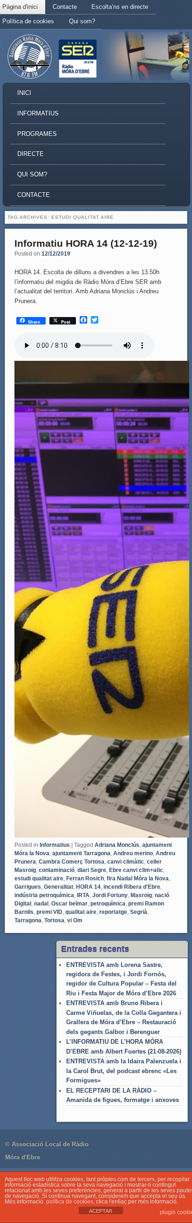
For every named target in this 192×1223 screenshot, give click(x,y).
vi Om (74, 920)
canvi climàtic (125, 861)
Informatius (38, 113)
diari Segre (91, 870)
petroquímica (107, 903)
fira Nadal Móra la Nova (138, 878)
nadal (41, 903)
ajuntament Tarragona (81, 853)
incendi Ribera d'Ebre (131, 887)
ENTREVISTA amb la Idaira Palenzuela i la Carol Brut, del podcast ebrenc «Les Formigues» (123, 1071)
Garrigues (27, 887)
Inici (24, 92)
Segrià (138, 912)
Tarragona (27, 920)
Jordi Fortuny (110, 895)
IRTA (83, 895)
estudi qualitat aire (38, 878)
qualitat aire (80, 912)
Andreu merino (133, 853)
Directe (30, 153)
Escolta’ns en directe (119, 6)
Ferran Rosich (85, 878)
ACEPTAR (100, 1211)
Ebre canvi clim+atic (136, 870)
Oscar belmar (69, 903)
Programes (37, 133)
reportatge (113, 912)
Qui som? (82, 21)
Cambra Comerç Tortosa (71, 861)
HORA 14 (88, 887)
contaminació (57, 870)
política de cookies (69, 1201)
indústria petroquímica (44, 895)
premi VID (49, 912)
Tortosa (54, 920)
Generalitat (58, 887)
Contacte (65, 6)
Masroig (141, 895)
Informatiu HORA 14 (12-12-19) (85, 243)
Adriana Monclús (117, 845)
